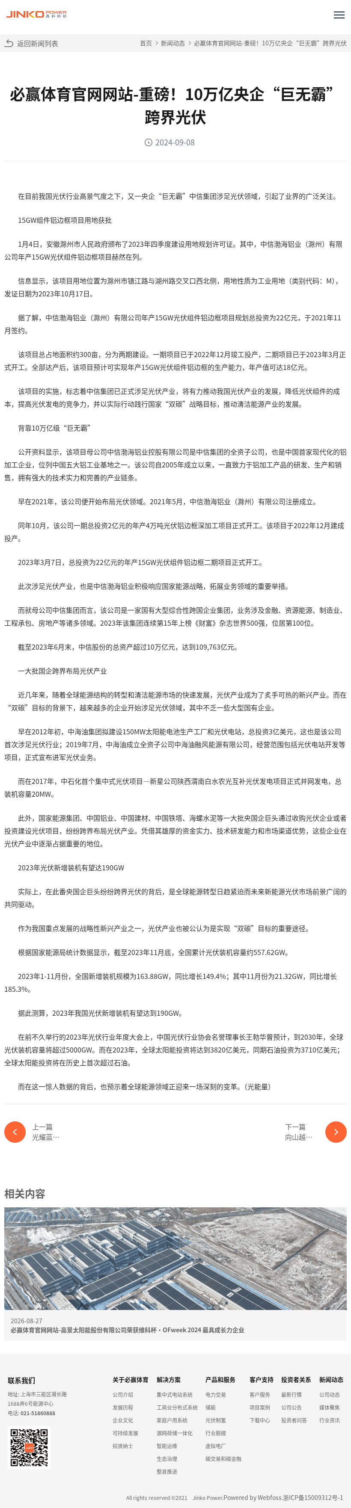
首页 (146, 42)
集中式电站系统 (175, 1394)
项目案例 (260, 1407)
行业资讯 (329, 1420)
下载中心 (260, 1420)
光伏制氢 (215, 1420)
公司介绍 (123, 1394)
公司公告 (291, 1407)
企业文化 (123, 1420)
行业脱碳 (215, 1433)
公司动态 (329, 1394)
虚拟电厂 (215, 1445)
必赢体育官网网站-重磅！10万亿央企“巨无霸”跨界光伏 (270, 42)
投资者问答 (294, 1420)
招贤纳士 (123, 1445)
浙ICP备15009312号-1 (313, 1497)
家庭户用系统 (172, 1420)
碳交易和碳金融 (223, 1458)
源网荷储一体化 (175, 1433)
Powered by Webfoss (252, 1497)
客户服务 (260, 1394)
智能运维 (167, 1445)
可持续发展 (125, 1433)
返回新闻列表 (37, 43)
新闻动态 (173, 42)
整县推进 (167, 1471)
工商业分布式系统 (177, 1407)
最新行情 (291, 1394)
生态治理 (167, 1458)
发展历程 (123, 1407)
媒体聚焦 (329, 1407)
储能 (210, 1407)
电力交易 (215, 1394)
